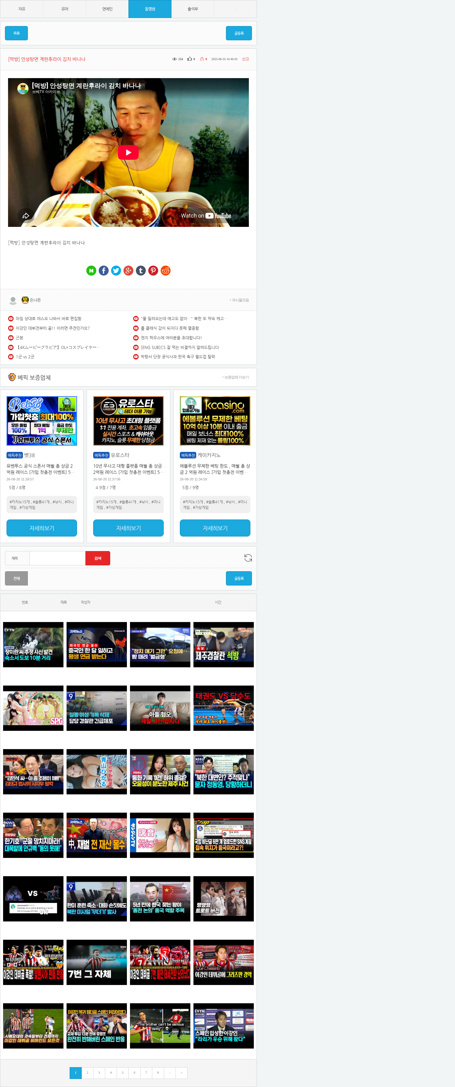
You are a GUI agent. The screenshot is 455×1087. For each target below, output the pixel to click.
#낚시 (57, 502)
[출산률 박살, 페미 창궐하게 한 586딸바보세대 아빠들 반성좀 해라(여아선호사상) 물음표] (160, 708)
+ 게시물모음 (239, 300)
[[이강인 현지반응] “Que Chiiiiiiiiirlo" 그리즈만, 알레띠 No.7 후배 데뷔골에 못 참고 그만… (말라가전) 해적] (223, 962)
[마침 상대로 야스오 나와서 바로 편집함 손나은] (33, 898)
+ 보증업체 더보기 (235, 377)
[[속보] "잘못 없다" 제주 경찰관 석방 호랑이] (223, 644)
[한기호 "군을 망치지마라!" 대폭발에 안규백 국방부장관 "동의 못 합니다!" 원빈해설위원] (33, 835)
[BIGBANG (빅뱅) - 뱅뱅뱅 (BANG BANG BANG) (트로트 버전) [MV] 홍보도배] (223, 898)
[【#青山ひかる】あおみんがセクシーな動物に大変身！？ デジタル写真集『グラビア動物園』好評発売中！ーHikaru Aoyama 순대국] (97, 771)
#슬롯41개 (41, 502)
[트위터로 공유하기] (116, 271)
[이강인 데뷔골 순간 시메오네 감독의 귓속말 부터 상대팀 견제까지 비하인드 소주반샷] (33, 1026)
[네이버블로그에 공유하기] (91, 271)
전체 (16, 578)
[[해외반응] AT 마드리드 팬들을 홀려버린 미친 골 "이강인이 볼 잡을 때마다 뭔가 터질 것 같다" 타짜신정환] (97, 1026)
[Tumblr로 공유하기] (140, 271)
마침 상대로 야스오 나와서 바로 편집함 (48, 318)
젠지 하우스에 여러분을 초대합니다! (171, 337)
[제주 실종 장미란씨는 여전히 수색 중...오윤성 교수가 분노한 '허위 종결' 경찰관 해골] (160, 771)
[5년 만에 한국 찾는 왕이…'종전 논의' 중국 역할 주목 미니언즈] (160, 898)
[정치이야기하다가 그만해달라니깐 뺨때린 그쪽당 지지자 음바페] (160, 644)
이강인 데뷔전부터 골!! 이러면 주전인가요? (53, 328)
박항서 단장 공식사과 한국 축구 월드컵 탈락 (178, 356)
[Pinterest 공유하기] (153, 271)
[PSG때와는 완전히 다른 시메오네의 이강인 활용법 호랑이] (97, 962)
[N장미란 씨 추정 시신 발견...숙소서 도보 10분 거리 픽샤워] (33, 644)
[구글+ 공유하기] (128, 271)
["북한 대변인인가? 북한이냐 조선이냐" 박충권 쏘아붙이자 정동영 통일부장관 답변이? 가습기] (223, 771)
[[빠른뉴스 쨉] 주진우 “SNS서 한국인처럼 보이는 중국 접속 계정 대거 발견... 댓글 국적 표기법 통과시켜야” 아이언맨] (223, 835)
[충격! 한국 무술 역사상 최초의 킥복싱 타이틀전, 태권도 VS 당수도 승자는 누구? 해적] (223, 708)
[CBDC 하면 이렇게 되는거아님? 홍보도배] (97, 835)
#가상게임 (27, 507)
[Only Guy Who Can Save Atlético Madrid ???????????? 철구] (160, 1026)
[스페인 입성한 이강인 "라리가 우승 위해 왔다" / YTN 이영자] (223, 1026)
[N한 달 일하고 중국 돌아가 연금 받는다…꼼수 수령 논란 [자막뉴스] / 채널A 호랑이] (97, 644)
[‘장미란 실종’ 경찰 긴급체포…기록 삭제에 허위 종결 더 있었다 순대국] (97, 708)
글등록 (239, 33)
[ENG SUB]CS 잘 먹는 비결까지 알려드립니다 (180, 347)
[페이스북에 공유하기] (103, 271)
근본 (19, 337)
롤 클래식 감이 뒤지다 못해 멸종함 (170, 328)
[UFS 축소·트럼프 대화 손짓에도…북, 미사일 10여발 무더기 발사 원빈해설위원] (97, 898)
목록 (16, 33)
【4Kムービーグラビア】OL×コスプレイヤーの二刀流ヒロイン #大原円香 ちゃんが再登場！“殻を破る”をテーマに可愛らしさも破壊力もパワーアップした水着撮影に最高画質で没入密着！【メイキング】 (59, 347)
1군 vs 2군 (25, 356)
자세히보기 (41, 528)
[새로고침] (248, 558)
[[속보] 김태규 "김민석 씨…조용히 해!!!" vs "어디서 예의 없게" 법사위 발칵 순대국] (33, 771)
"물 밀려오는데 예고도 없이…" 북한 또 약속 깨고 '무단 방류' (184, 318)
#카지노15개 (20, 502)
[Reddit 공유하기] (165, 271)
